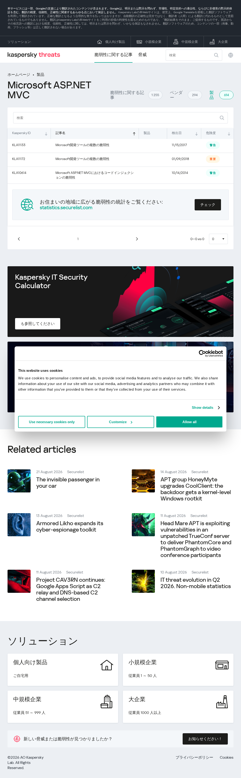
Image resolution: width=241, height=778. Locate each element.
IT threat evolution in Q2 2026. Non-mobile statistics (196, 583)
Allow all (189, 422)
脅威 (142, 54)
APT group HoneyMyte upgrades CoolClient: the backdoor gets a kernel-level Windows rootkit (196, 489)
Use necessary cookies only (52, 422)
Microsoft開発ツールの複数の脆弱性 (82, 145)
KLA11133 (18, 145)
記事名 (60, 133)
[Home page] (36, 55)
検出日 (177, 133)
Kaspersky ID (21, 133)
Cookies (226, 757)
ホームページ (19, 74)
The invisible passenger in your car (68, 482)
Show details (202, 407)
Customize (118, 422)
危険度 (211, 133)
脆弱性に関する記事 (113, 54)
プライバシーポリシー (194, 757)
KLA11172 (18, 159)
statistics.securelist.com (66, 207)
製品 (40, 74)
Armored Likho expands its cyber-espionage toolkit (69, 526)
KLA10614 (19, 173)
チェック (207, 204)
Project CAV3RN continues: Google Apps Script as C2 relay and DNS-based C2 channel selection (70, 589)
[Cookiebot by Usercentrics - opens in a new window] (202, 353)
